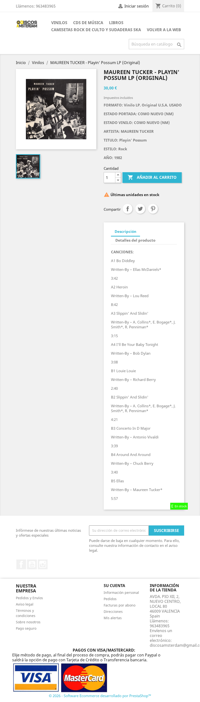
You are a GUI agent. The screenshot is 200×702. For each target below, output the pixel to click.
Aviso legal (24, 604)
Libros (116, 22)
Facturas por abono (119, 605)
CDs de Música (88, 22)
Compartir (127, 209)
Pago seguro (26, 628)
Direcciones (113, 611)
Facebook (21, 564)
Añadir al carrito (152, 177)
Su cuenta (114, 585)
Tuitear (140, 209)
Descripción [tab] (125, 231)
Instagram (43, 564)
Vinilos (59, 22)
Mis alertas (113, 618)
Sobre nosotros (28, 622)
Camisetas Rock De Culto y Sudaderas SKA (96, 29)
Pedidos (110, 599)
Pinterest (153, 209)
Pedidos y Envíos (29, 598)
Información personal (121, 592)
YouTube (32, 564)
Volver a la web (164, 29)
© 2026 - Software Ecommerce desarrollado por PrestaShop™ (100, 695)
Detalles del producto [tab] (135, 240)
